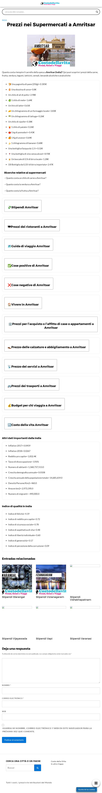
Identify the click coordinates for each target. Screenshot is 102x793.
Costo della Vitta (58, 761)
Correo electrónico (13, 698)
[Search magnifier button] (97, 12)
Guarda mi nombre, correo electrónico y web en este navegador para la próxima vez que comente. (47, 730)
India (4, 20)
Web (4, 711)
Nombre (6, 685)
